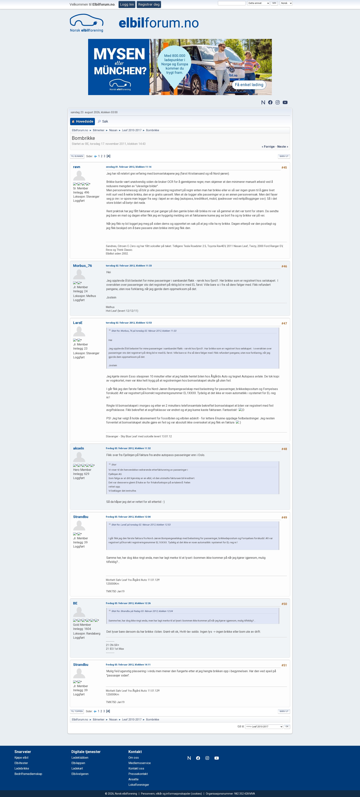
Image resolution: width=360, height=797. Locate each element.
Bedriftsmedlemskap (28, 774)
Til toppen (77, 711)
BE (75, 603)
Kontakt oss (136, 768)
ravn (76, 167)
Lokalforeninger (138, 785)
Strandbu (80, 517)
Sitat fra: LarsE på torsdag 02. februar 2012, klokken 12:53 (140, 524)
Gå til (241, 726)
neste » (282, 146)
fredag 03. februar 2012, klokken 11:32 (128, 448)
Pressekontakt (138, 774)
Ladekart (77, 768)
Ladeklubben (79, 757)
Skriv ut (284, 156)
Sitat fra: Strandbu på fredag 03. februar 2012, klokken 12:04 (142, 611)
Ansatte (133, 779)
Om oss (133, 757)
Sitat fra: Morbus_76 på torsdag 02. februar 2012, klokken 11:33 (143, 331)
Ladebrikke (21, 768)
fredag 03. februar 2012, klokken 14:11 (128, 664)
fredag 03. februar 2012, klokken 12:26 (128, 603)
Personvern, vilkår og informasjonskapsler (165, 793)
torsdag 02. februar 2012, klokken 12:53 (129, 322)
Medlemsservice (139, 763)
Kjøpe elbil (21, 757)
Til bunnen (77, 156)
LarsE (77, 323)
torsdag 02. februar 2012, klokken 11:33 (129, 265)
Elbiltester (21, 763)
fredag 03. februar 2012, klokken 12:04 (128, 516)
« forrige (268, 146)
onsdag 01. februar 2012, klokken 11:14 (128, 166)
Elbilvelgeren (79, 774)
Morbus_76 (82, 265)
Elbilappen (78, 763)
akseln (78, 448)
